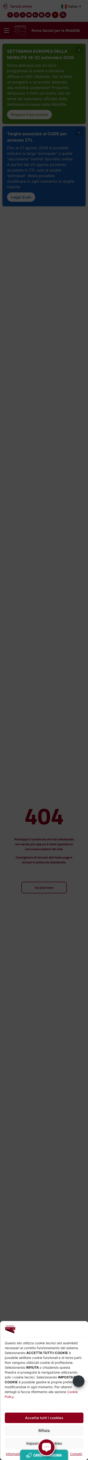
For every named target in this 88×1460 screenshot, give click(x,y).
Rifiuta (44, 1430)
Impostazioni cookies (44, 1443)
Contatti (76, 1454)
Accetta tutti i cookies (44, 1418)
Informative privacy (21, 1454)
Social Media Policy (53, 1454)
